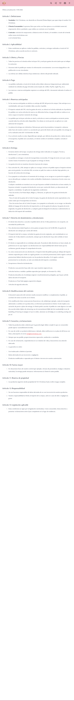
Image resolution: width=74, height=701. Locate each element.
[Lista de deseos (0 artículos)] (60, 3)
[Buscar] (51, 3)
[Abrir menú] (69, 3)
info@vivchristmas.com (34, 334)
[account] (56, 3)
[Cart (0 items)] (65, 3)
